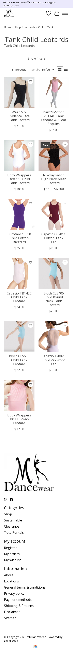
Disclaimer (12, 612)
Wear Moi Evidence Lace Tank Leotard (19, 116)
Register (10, 548)
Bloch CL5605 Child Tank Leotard (19, 360)
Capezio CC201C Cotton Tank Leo (53, 238)
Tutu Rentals (14, 532)
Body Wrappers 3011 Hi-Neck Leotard (19, 419)
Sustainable (13, 520)
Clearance (11, 526)
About (8, 575)
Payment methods (18, 599)
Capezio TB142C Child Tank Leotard (19, 297)
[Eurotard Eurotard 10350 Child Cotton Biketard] (19, 214)
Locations (11, 581)
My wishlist (12, 560)
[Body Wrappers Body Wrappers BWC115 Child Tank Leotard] (19, 155)
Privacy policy (14, 593)
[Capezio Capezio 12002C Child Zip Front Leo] (54, 336)
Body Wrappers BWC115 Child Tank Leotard (19, 179)
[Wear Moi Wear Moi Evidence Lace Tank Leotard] (19, 92)
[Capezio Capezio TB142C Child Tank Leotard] (19, 273)
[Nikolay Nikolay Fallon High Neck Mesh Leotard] (54, 155)
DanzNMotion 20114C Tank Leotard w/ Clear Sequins (53, 118)
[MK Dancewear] (9, 13)
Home (7, 27)
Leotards (29, 27)
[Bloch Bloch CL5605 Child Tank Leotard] (19, 336)
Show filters (36, 58)
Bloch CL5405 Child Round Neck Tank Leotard (53, 299)
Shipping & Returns (19, 605)
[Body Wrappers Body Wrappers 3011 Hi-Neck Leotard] (19, 395)
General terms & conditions (24, 587)
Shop (17, 27)
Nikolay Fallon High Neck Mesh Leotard (53, 179)
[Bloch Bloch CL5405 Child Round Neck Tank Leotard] (54, 273)
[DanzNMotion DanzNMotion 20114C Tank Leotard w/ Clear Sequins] (54, 92)
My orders (12, 554)
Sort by (35, 69)
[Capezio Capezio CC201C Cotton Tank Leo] (54, 214)
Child (41, 27)
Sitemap (10, 618)
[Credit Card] (35, 647)
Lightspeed (11, 640)
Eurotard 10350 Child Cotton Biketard (19, 238)
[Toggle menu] (65, 13)
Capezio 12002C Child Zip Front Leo (54, 360)
